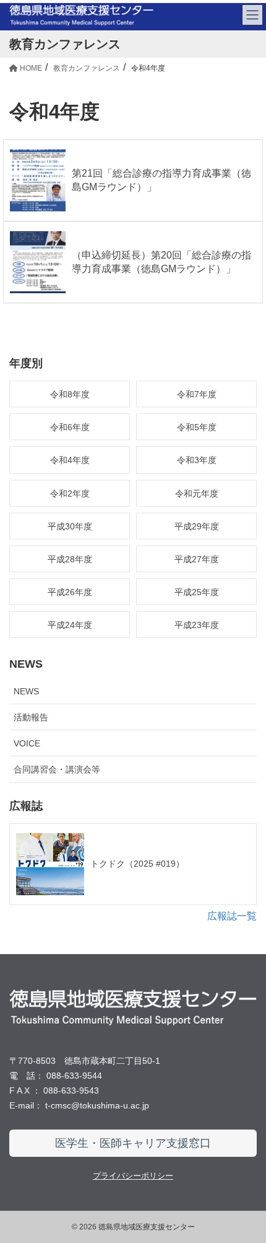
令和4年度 (70, 460)
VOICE (27, 743)
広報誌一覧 (232, 916)
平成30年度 (70, 526)
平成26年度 (70, 592)
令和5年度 (197, 427)
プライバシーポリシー (133, 1175)
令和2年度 (70, 493)
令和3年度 (197, 460)
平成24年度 (70, 625)
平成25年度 (196, 592)
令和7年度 (197, 394)
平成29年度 (196, 526)
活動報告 (31, 717)
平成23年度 (196, 625)
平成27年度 (196, 559)
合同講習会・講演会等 (57, 769)
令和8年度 (70, 394)
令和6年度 (70, 427)
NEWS (26, 691)
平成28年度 (70, 559)
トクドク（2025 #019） (137, 864)
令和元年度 (196, 493)
